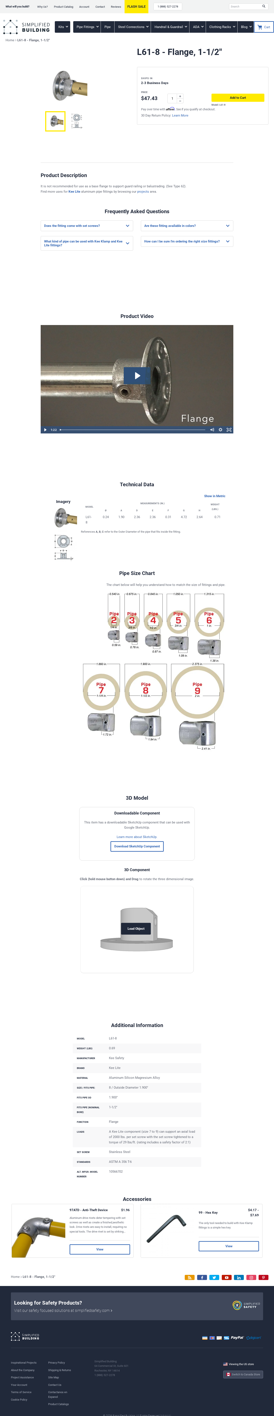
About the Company (22, 1370)
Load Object (136, 928)
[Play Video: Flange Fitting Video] (137, 375)
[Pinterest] (263, 1277)
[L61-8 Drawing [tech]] (76, 121)
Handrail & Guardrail (169, 27)
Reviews (116, 6)
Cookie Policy (19, 1399)
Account (84, 6)
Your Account (19, 1384)
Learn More (180, 115)
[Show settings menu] (220, 429)
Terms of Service (21, 1392)
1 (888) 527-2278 (168, 6)
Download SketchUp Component (137, 846)
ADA (196, 27)
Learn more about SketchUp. (137, 837)
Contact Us (54, 1384)
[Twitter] (214, 1277)
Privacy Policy (56, 1362)
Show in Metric (214, 496)
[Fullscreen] (229, 429)
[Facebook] (202, 1277)
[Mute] (212, 429)
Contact (100, 6)
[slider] (133, 429)
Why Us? (42, 6)
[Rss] (190, 1277)
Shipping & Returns (59, 1370)
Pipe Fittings (86, 27)
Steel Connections (131, 27)
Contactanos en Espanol (57, 1394)
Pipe (107, 27)
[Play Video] (45, 429)
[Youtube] (227, 1277)
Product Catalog (63, 6)
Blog (244, 27)
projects (143, 192)
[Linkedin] (239, 1277)
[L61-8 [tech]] (55, 121)
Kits (61, 27)
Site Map (53, 1377)
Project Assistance (22, 1377)
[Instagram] (251, 1277)
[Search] (263, 6)
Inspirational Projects (24, 1362)
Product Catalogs (58, 1404)
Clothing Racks (220, 27)
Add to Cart (238, 98)
